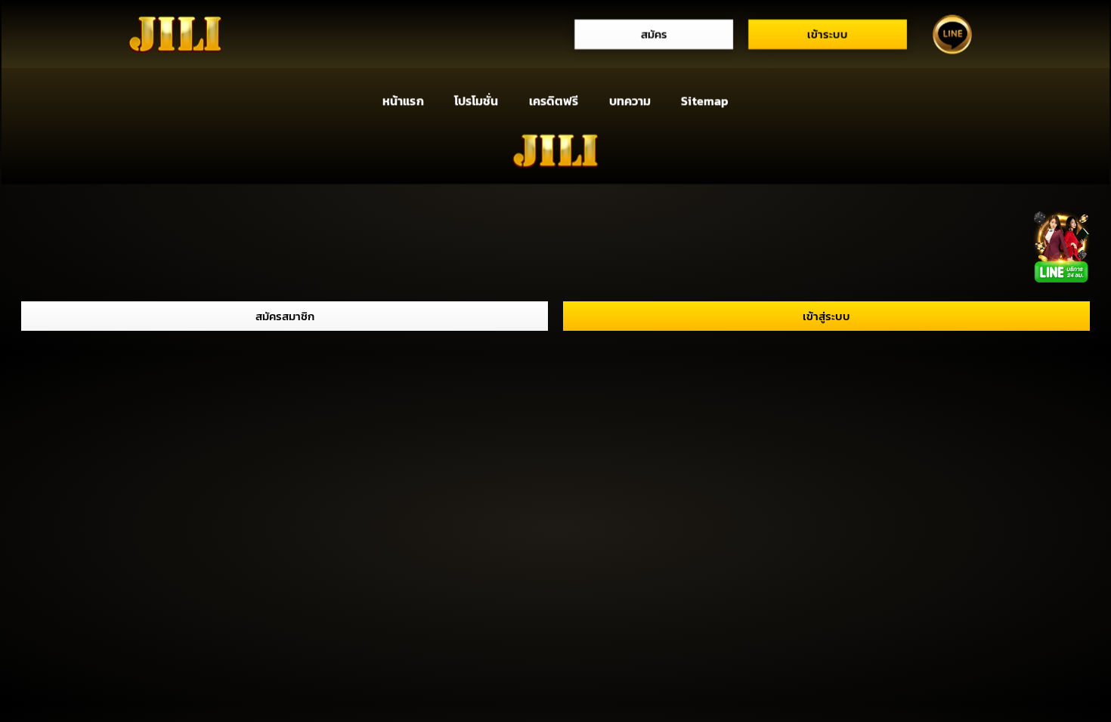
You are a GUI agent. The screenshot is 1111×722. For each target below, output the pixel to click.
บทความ (630, 101)
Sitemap (705, 101)
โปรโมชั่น (476, 101)
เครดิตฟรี (554, 101)
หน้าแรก (402, 101)
